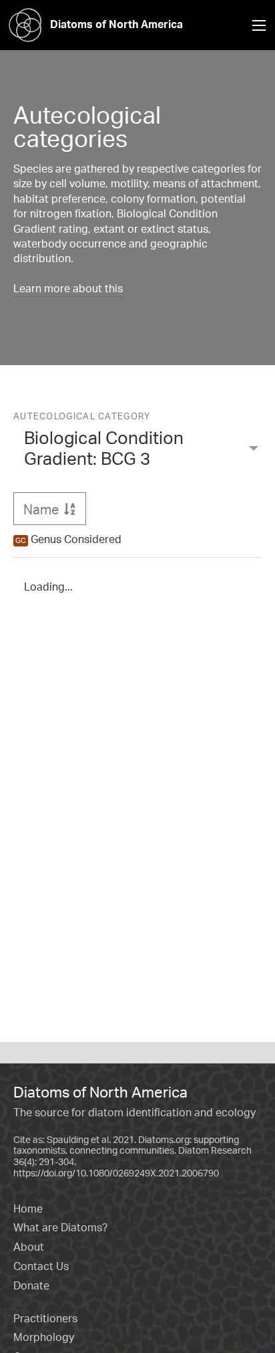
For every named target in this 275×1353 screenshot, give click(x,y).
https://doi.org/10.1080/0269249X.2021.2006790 (116, 1172)
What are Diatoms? (60, 1227)
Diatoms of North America (116, 24)
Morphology (43, 1337)
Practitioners (45, 1318)
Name (54, 509)
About (28, 1246)
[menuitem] (137, 451)
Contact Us (41, 1266)
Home (28, 1208)
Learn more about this (68, 288)
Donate (31, 1285)
